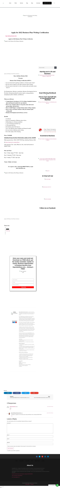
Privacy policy (27, 484)
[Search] (55, 67)
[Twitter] (14, 322)
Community (38, 3)
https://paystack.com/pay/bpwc (13, 142)
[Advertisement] (20, 244)
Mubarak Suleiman (13, 406)
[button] (54, 3)
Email (8, 438)
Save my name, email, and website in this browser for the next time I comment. (22, 446)
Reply (10, 409)
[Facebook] (13, 322)
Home (10, 3)
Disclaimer (32, 484)
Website (8, 442)
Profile (16, 3)
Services (21, 3)
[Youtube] (16, 322)
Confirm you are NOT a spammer (14, 450)
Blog (27, 3)
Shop (32, 3)
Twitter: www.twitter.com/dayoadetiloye (17, 475)
